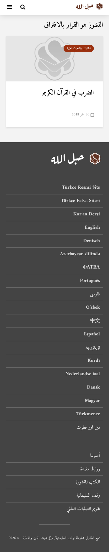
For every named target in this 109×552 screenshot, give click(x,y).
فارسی (95, 294)
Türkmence (88, 414)
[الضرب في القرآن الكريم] (54, 58)
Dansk (93, 387)
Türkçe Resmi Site (81, 188)
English (92, 227)
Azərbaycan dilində (80, 254)
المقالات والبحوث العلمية (79, 48)
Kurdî (94, 360)
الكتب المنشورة (88, 482)
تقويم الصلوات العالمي (83, 509)
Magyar (92, 400)
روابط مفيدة (90, 469)
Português (90, 280)
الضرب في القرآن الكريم (68, 93)
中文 (95, 321)
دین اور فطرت (88, 427)
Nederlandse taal (82, 374)
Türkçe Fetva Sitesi (80, 201)
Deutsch (91, 241)
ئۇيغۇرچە (92, 347)
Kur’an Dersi (86, 214)
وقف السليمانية (88, 495)
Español (92, 334)
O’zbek (93, 307)
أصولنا (95, 456)
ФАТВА (91, 267)
